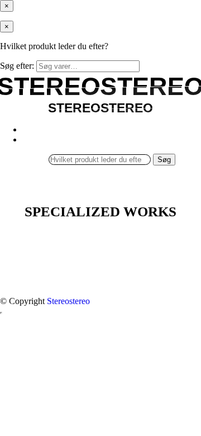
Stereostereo (68, 301)
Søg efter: (17, 65)
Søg (164, 159)
